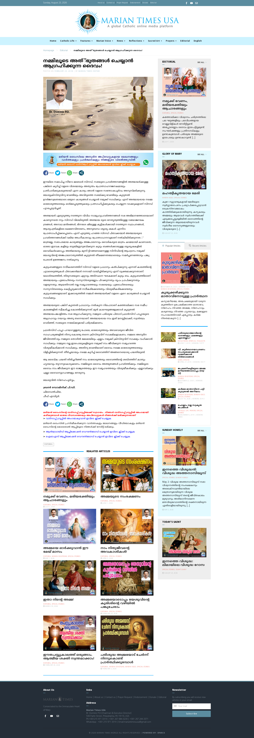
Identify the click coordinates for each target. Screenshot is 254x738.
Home (53, 41)
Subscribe (191, 713)
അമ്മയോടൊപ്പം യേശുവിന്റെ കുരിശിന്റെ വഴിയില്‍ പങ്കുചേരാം (125, 603)
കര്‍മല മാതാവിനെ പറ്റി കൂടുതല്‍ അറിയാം (191, 390)
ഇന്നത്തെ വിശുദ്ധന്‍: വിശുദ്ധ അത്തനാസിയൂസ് (184, 471)
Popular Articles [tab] (172, 246)
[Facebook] (186, 3)
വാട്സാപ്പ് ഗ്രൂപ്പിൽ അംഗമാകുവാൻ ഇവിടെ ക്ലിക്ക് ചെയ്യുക (78, 418)
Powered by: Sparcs (154, 733)
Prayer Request (122, 3)
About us (101, 3)
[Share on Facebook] (48, 172)
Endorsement (135, 3)
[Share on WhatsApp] (72, 172)
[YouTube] (191, 3)
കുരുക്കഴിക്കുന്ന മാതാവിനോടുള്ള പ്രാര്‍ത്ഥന (184, 294)
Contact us (111, 3)
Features (85, 41)
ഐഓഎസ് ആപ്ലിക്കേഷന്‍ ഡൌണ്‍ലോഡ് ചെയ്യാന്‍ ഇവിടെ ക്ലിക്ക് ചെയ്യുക (88, 436)
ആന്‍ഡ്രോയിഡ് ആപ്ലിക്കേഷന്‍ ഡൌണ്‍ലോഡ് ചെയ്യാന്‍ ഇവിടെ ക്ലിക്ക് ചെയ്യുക (90, 432)
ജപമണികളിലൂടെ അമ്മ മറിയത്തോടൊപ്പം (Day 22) (192, 371)
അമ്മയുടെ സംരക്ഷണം (121, 497)
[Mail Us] (196, 3)
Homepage (48, 50)
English (198, 41)
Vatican (186, 360)
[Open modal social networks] (81, 172)
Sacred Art (154, 41)
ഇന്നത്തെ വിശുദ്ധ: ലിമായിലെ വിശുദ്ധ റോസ (183, 563)
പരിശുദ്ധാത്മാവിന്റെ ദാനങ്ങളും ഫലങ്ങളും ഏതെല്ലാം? (190, 335)
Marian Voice (104, 41)
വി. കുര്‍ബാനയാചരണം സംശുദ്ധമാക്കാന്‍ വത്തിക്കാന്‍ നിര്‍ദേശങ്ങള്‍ (191, 353)
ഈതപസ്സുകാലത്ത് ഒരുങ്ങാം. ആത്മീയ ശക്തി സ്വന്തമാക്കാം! (68, 657)
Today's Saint (181, 570)
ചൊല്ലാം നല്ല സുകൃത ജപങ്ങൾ (190, 406)
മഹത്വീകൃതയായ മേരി (181, 193)
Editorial (153, 3)
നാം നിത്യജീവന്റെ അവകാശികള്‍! (115, 550)
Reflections (136, 41)
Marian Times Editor (89, 71)
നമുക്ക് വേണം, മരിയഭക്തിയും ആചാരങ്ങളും (69, 498)
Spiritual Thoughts (197, 341)
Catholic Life (67, 41)
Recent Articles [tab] (199, 246)
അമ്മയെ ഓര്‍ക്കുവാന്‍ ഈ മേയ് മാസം (65, 550)
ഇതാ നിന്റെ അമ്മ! (58, 600)
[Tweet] (60, 172)
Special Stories (58, 505)
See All (201, 63)
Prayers (170, 41)
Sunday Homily (182, 478)
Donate (145, 3)
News (120, 41)
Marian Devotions (59, 556)
